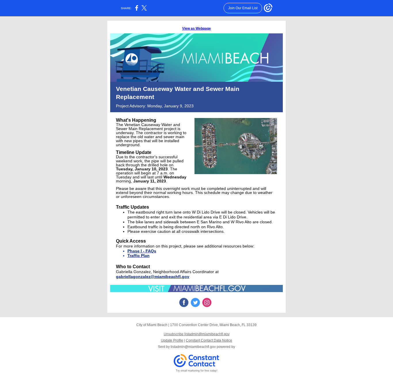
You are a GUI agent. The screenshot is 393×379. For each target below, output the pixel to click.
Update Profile (172, 340)
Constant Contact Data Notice (209, 340)
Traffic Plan (138, 255)
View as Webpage (196, 28)
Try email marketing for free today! (197, 370)
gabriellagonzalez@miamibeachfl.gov (152, 276)
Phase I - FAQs (141, 251)
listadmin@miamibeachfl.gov (193, 347)
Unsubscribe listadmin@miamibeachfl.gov (197, 334)
